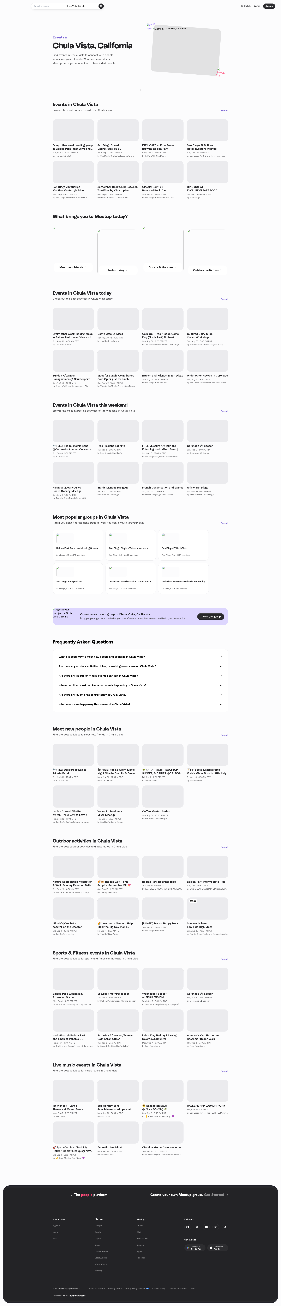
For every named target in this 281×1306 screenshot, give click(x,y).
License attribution (178, 1289)
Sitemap (98, 1271)
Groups (98, 1226)
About (140, 1226)
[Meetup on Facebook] (187, 1227)
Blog (139, 1232)
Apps (139, 1251)
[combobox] (81, 6)
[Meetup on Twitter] (197, 1227)
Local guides (101, 1258)
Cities (97, 1245)
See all (224, 111)
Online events (101, 1251)
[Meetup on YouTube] (206, 1227)
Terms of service (97, 1289)
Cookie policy (159, 1289)
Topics (98, 1239)
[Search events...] (101, 6)
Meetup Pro (142, 1239)
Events (98, 1232)
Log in (56, 1232)
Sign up (56, 1226)
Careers (140, 1245)
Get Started (214, 1195)
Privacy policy (115, 1289)
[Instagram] (216, 1227)
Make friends (101, 1264)
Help (55, 1239)
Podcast (141, 1258)
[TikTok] (225, 1227)
